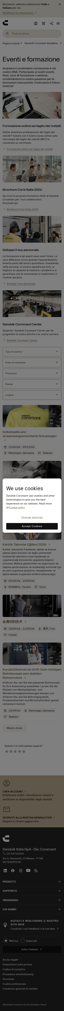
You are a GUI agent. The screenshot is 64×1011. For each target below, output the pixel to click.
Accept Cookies (32, 526)
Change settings (32, 517)
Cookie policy (17, 507)
